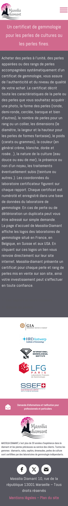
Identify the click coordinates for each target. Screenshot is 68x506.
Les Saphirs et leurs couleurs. (29, 300)
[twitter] (34, 469)
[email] (46, 469)
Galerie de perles (19, 307)
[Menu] (64, 10)
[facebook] (22, 469)
